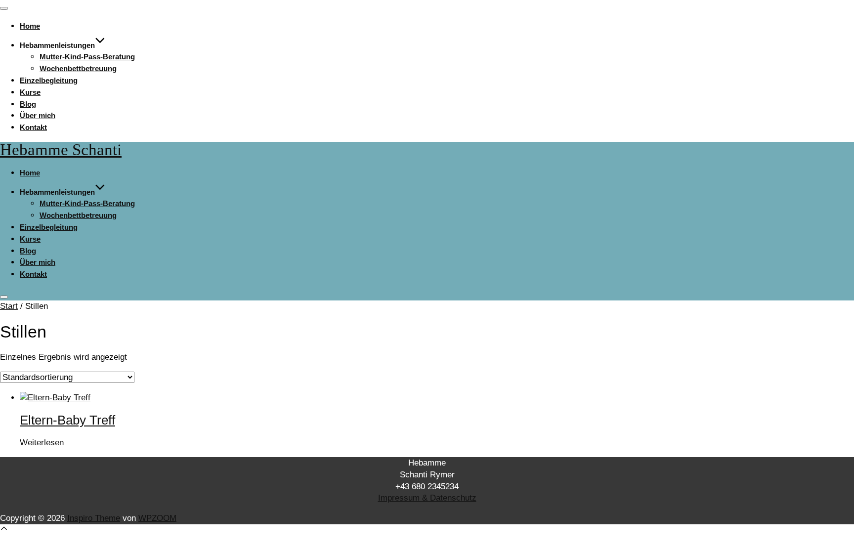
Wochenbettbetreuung (78, 68)
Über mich (37, 115)
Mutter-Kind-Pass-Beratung (87, 56)
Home (30, 26)
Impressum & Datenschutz (427, 498)
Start (9, 306)
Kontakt (33, 127)
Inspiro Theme (93, 518)
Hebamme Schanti (61, 150)
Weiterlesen (42, 442)
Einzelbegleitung (49, 80)
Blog (28, 104)
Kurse (30, 92)
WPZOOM (157, 518)
